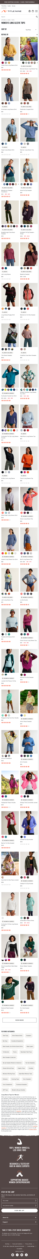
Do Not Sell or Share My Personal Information (13, 1246)
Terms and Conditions (17, 1243)
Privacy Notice (28, 1243)
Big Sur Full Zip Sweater (7, 843)
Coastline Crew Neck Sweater (28, 355)
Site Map (7, 1243)
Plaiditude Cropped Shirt (26, 109)
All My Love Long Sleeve (8, 478)
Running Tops (15, 1079)
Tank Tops (5, 1035)
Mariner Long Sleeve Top (27, 150)
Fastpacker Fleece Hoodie (8, 802)
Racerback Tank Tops (26, 1052)
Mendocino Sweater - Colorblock (7, 191)
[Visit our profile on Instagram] (12, 1254)
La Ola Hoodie (24, 600)
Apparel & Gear (5, 20)
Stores (13, 6)
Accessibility (19, 1248)
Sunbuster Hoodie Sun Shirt (9, 396)
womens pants (33, 1129)
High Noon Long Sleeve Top (27, 436)
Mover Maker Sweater (26, 966)
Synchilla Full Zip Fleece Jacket (10, 880)
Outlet (9, 6)
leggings (19, 1111)
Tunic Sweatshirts (7, 1084)
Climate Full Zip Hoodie (26, 839)
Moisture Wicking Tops (9, 1073)
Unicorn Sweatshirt (6, 758)
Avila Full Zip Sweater (26, 190)
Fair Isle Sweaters (30, 1062)
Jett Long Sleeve (6, 274)
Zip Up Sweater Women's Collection (12, 1062)
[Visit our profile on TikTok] (26, 1254)
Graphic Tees (21, 1068)
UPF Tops (5, 1090)
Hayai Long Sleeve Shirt (7, 150)
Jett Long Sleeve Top (7, 600)
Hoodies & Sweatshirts (17, 1041)
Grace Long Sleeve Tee (26, 519)
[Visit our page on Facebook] (17, 1254)
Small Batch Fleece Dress (27, 920)
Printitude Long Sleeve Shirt (9, 109)
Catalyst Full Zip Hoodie (26, 883)
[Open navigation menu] (36, 11)
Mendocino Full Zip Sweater (27, 315)
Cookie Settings (30, 1246)
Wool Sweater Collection (9, 1057)
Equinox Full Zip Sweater (27, 677)
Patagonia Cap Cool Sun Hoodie (10, 718)
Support (5, 1222)
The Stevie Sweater (6, 355)
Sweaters (28, 1035)
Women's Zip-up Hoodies (18, 1090)
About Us (5, 1217)
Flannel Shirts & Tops (8, 1068)
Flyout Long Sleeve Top (26, 478)
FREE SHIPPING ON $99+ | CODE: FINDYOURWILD (19, 2)
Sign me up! (19, 1210)
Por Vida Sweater (24, 1008)
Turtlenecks (6, 1052)
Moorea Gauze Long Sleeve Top (28, 68)
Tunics (15, 1052)
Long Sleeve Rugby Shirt (8, 315)
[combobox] (17, 16)
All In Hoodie (23, 762)
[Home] (11, 11)
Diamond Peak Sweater (7, 1008)
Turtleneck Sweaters (21, 1084)
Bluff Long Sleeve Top (26, 559)
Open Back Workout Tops (25, 1073)
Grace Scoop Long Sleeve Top (28, 640)
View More (19, 1020)
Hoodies (31, 1068)
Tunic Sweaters (27, 1079)
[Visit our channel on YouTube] (21, 1254)
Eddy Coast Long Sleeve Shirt (9, 515)
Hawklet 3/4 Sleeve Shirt (8, 637)
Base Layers (30, 1046)
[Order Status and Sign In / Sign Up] (30, 11)
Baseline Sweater (25, 274)
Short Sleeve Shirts (17, 1035)
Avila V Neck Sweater (26, 721)
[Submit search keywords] (37, 16)
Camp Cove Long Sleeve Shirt (9, 65)
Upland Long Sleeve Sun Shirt (9, 559)
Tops (13, 20)
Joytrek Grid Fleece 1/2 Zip (8, 681)
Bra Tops (5, 1041)
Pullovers (5, 1079)
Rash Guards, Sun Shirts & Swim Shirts (13, 1046)
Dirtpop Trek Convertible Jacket (28, 802)
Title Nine (3, 6)
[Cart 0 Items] (33, 11)
